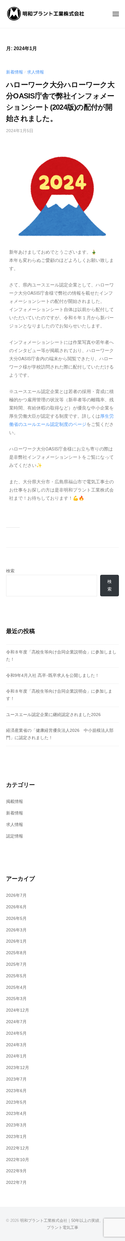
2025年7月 (16, 964)
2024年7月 (16, 1022)
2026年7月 (16, 895)
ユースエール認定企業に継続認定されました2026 (53, 714)
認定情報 (14, 836)
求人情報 (35, 72)
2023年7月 (16, 1079)
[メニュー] (115, 14)
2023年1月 (16, 1136)
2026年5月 (16, 918)
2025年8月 (16, 953)
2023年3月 (16, 1125)
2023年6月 (16, 1090)
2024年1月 (16, 1056)
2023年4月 (16, 1113)
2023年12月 (17, 1067)
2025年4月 (16, 987)
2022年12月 (17, 1148)
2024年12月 (17, 1010)
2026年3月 (16, 930)
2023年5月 (16, 1102)
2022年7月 (16, 1182)
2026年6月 (16, 907)
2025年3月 (16, 998)
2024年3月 (16, 1045)
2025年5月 (16, 976)
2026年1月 (16, 941)
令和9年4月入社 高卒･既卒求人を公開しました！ (52, 675)
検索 (10, 571)
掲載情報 (14, 801)
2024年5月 (16, 1033)
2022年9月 (16, 1171)
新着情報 (14, 72)
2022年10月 (17, 1159)
